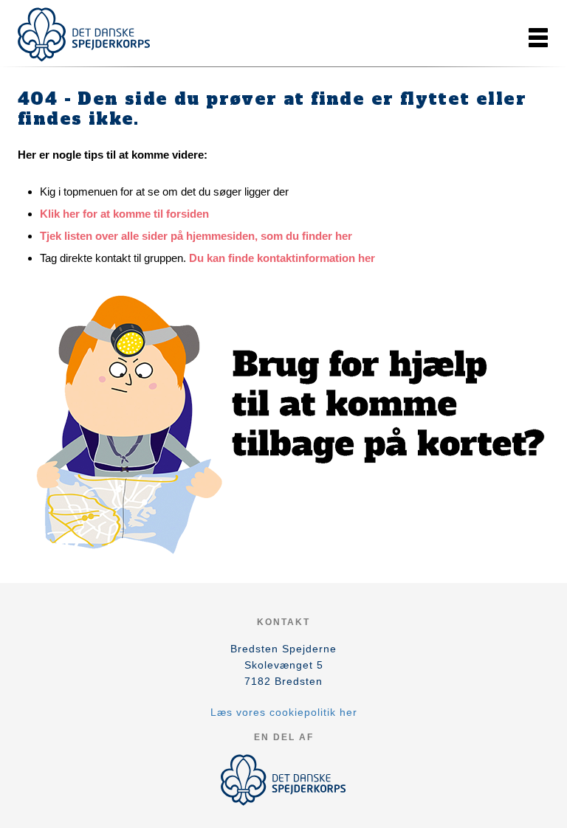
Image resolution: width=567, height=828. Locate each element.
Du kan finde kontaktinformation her (282, 258)
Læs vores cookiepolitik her (283, 712)
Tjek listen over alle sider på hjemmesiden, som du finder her (196, 236)
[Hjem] (84, 34)
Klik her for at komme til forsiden (124, 213)
